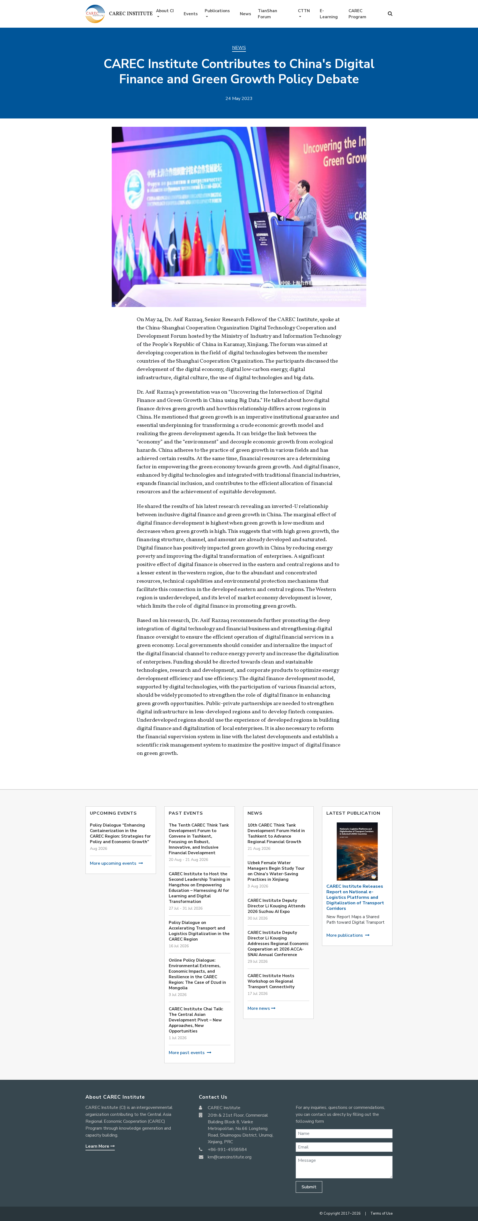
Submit (309, 1187)
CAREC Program (357, 14)
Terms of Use (381, 1213)
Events (191, 14)
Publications (217, 11)
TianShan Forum (267, 14)
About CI (165, 11)
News (245, 14)
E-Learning (329, 14)
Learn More (97, 1146)
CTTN (304, 11)
